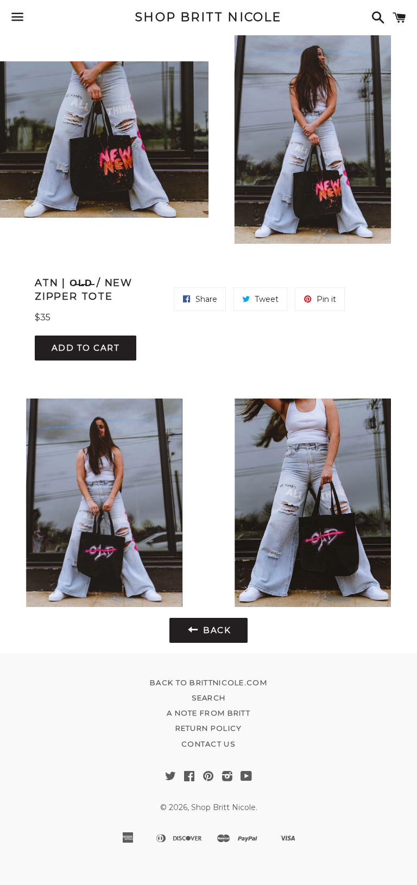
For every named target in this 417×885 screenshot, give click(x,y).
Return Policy (208, 728)
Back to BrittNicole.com (208, 682)
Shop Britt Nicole (208, 17)
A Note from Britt (208, 713)
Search (209, 697)
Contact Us (208, 743)
